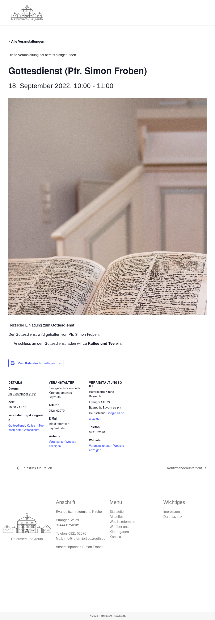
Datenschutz (172, 516)
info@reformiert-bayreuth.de (84, 538)
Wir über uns (119, 527)
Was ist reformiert (122, 521)
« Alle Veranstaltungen (26, 41)
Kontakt (115, 537)
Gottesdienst (16, 425)
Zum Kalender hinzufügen (36, 363)
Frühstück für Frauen (36, 467)
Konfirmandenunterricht (185, 467)
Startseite (117, 511)
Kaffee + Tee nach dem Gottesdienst (26, 427)
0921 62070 (77, 533)
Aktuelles (116, 516)
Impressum (171, 511)
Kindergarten (119, 532)
